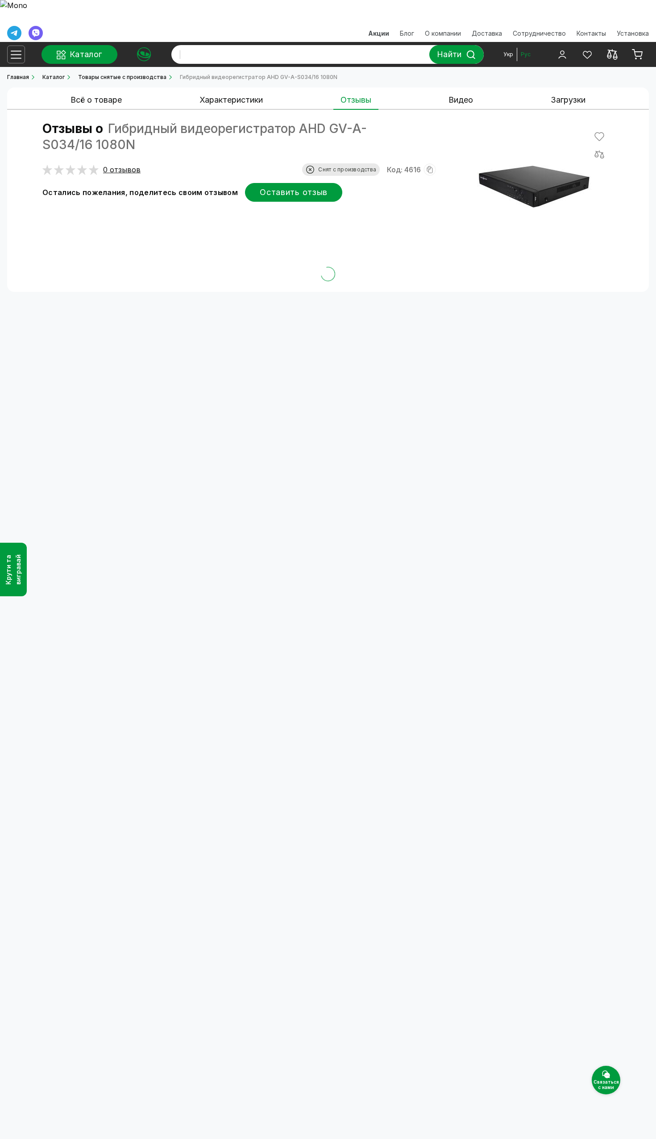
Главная (18, 77)
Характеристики (231, 99)
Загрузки (568, 99)
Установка (633, 33)
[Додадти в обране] (599, 136)
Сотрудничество (539, 33)
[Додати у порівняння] (599, 154)
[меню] (16, 54)
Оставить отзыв (294, 192)
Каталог (53, 77)
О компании (443, 33)
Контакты (591, 33)
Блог (407, 33)
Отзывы (355, 99)
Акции (378, 33)
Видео (460, 99)
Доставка (487, 33)
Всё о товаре (96, 99)
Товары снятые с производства (122, 77)
